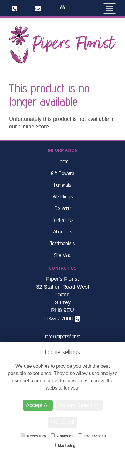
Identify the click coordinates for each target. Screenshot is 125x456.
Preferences (94, 436)
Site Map (63, 255)
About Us (62, 231)
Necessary (36, 436)
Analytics (64, 436)
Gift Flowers (62, 173)
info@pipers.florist (62, 336)
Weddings (63, 196)
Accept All (38, 405)
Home (62, 161)
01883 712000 (60, 318)
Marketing (66, 446)
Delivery (63, 208)
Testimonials (62, 243)
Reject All (62, 422)
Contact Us (62, 220)
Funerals (62, 185)
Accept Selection (79, 405)
